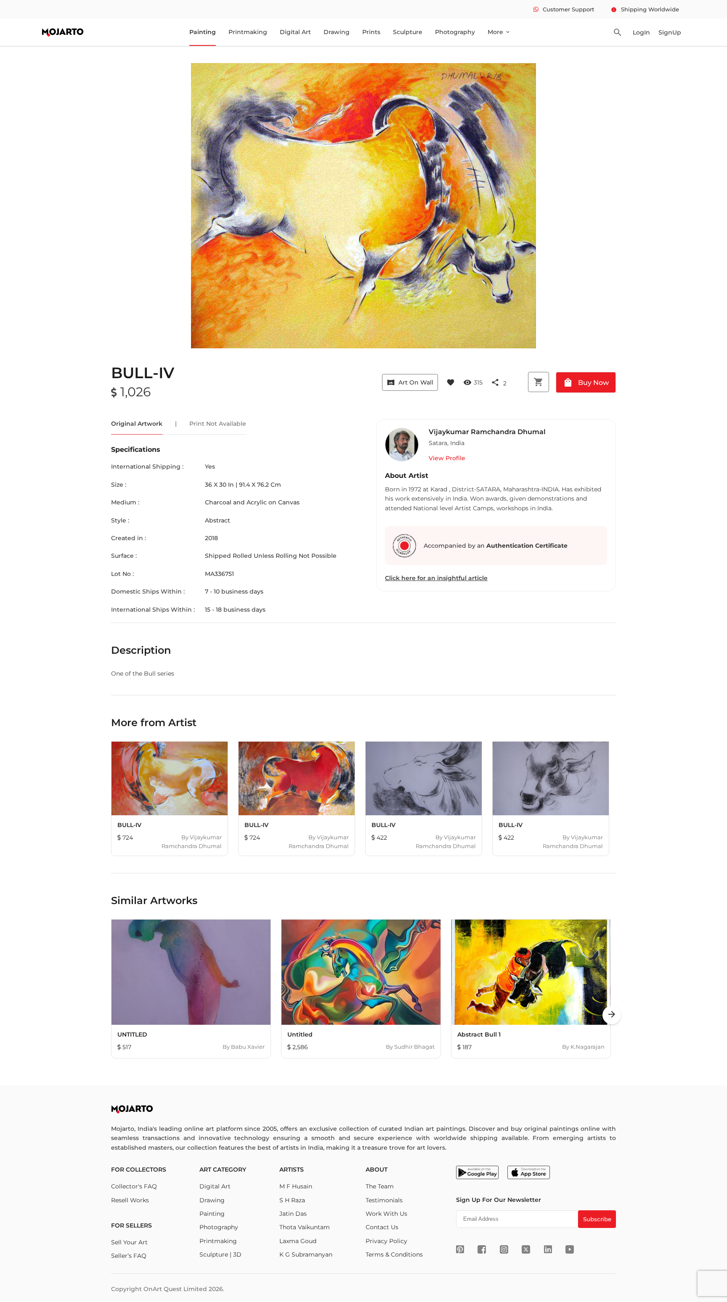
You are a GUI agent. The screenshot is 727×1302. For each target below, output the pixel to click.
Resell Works (130, 1200)
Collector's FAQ (134, 1186)
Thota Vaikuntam (304, 1227)
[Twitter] (526, 1249)
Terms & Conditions (394, 1254)
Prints (371, 32)
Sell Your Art (129, 1242)
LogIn (641, 32)
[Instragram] (504, 1249)
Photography (455, 32)
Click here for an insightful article (436, 578)
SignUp (669, 32)
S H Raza (292, 1200)
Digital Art (295, 32)
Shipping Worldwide (645, 9)
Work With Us (386, 1213)
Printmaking (247, 32)
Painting (202, 32)
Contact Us (382, 1227)
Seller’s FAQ (128, 1256)
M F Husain (295, 1186)
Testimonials (384, 1200)
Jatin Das (293, 1213)
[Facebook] (482, 1249)
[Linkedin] (548, 1249)
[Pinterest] (460, 1249)
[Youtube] (569, 1249)
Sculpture (407, 32)
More (499, 32)
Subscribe (597, 1219)
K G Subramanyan (305, 1254)
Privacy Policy (386, 1241)
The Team (380, 1186)
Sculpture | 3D (220, 1254)
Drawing (337, 32)
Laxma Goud (297, 1241)
